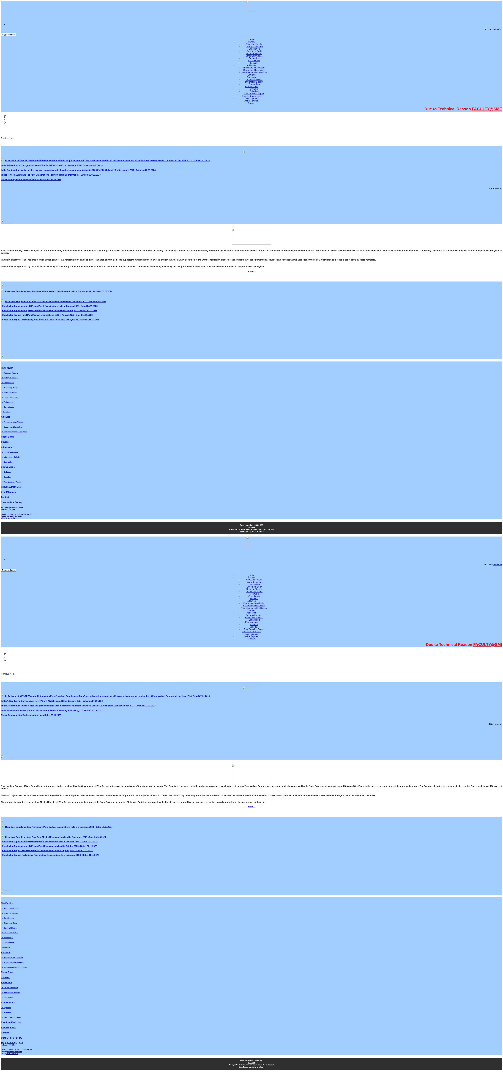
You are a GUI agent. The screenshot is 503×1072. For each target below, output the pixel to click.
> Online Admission (9, 452)
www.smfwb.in (12, 518)
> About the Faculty (9, 373)
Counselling (254, 84)
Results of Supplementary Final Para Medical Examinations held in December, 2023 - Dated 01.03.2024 (55, 302)
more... (251, 271)
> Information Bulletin (10, 457)
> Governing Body (9, 387)
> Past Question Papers (11, 482)
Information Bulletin (254, 82)
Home (251, 39)
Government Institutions (254, 70)
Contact (251, 103)
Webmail (251, 527)
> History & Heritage (9, 378)
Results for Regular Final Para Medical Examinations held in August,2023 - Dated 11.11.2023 (47, 315)
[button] (5, 138)
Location (254, 63)
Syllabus (254, 89)
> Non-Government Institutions (14, 432)
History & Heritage (254, 46)
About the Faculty (254, 44)
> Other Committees (9, 397)
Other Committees (254, 56)
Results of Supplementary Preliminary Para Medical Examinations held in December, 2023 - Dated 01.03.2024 (58, 291)
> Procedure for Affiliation (12, 422)
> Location (5, 412)
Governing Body (254, 51)
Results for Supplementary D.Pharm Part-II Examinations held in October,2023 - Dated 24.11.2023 (50, 306)
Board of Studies (254, 53)
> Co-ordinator (7, 407)
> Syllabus (6, 472)
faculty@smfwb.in (14, 516)
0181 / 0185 (497, 29)
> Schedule (6, 477)
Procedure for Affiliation (254, 68)
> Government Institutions (12, 427)
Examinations (251, 86)
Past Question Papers (254, 94)
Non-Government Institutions (254, 72)
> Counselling (7, 462)
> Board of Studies (9, 392)
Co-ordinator (254, 61)
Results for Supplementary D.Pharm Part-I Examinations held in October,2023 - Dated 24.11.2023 (49, 310)
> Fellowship (7, 402)
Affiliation (251, 65)
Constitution (254, 49)
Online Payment (251, 101)
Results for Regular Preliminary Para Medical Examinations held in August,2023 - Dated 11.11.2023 (50, 319)
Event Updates (251, 98)
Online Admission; (254, 79)
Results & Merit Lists (251, 96)
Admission (251, 77)
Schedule (254, 91)
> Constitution (7, 383)
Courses (251, 75)
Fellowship (254, 58)
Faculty (251, 42)
